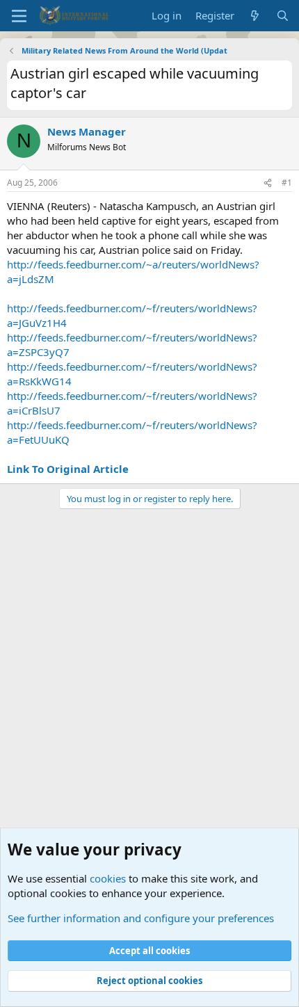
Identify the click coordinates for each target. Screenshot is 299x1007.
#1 (287, 182)
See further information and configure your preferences (141, 918)
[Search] (282, 16)
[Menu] (19, 16)
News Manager (86, 131)
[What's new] (254, 16)
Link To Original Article (68, 469)
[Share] (268, 183)
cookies (108, 878)
